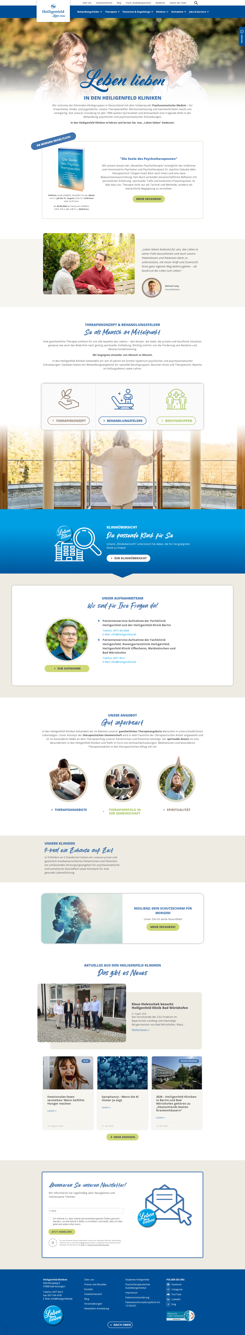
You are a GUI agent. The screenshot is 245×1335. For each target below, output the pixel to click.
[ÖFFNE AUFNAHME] (185, 11)
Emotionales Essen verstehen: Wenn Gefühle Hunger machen (65, 1100)
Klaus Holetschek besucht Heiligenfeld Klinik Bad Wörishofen (160, 1006)
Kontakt (88, 1289)
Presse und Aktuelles (95, 1284)
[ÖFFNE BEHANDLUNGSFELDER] (101, 11)
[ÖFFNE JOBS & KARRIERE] (208, 11)
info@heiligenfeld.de (61, 1298)
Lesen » (51, 1110)
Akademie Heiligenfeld (137, 1279)
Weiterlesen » (141, 1030)
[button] (123, 289)
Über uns (89, 1279)
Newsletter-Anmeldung (96, 1308)
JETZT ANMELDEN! (62, 1231)
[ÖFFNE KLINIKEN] (167, 11)
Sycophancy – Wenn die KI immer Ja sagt (120, 1098)
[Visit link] (53, 141)
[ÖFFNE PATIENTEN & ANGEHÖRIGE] (152, 11)
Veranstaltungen (93, 1303)
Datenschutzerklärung (137, 1297)
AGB (82, 1245)
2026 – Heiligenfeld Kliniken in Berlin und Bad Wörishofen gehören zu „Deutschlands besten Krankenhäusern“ (176, 1103)
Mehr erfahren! (163, 927)
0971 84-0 (57, 1291)
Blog (86, 1298)
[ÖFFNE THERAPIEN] (119, 11)
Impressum (131, 1292)
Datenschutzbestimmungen (98, 1245)
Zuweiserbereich (93, 1294)
